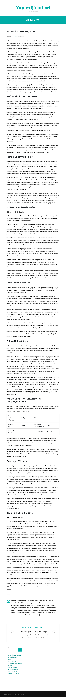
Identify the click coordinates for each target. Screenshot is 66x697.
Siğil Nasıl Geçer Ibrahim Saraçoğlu (42, 633)
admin (11, 36)
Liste (9, 659)
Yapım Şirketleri (33, 8)
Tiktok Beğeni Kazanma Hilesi (13, 668)
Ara (8, 647)
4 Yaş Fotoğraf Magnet (25, 633)
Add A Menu (33, 19)
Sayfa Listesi (12, 661)
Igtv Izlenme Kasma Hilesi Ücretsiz (14, 656)
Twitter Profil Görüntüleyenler (13, 673)
